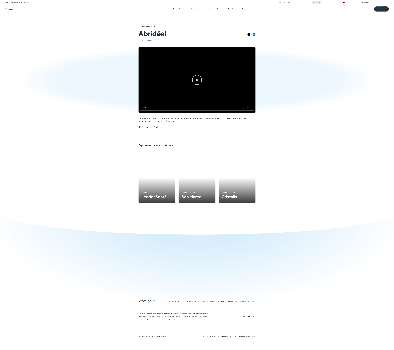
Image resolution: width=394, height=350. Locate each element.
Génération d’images (191, 302)
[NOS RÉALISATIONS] (139, 26)
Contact (244, 9)
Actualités (231, 9)
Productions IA (214, 9)
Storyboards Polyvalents (227, 302)
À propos (161, 9)
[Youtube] (289, 2)
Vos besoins (195, 9)
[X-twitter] (285, 2)
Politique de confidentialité (245, 336)
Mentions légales (209, 336)
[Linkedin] (280, 2)
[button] (365, 2)
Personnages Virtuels (171, 302)
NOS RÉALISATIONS (149, 26)
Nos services (177, 9)
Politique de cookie (225, 336)
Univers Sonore (208, 302)
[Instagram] (276, 2)
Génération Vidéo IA (247, 302)
